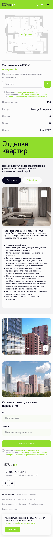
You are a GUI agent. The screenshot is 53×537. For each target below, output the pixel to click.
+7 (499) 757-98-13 (36, 4)
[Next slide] (45, 348)
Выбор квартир (8, 494)
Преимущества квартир (27, 499)
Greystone (12, 180)
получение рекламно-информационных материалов (27, 96)
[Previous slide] (7, 348)
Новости (33, 494)
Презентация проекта (10, 509)
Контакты (23, 504)
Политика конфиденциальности (20, 523)
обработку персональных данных (34, 94)
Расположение (21, 494)
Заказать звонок (27, 443)
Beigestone (32, 180)
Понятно (12, 529)
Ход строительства (9, 504)
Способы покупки (36, 504)
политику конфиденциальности (26, 92)
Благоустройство (8, 499)
